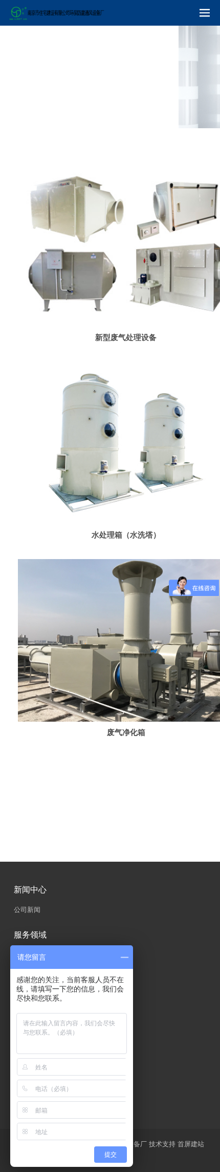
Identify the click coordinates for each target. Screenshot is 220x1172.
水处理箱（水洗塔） (126, 534)
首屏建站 (191, 1144)
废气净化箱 (126, 732)
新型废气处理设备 (126, 337)
